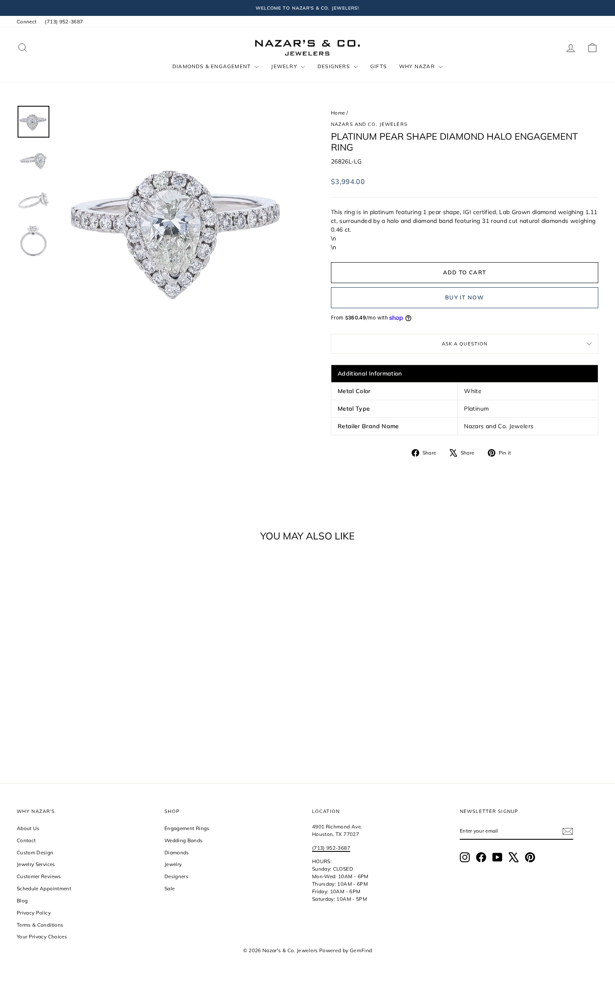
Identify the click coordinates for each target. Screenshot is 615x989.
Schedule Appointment (44, 888)
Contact (26, 840)
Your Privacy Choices (42, 936)
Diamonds (176, 852)
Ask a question (465, 344)
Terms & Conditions (40, 925)
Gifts (378, 66)
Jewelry (285, 66)
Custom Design (35, 852)
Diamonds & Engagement (212, 66)
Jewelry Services (36, 864)
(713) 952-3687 (64, 21)
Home (338, 113)
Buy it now (464, 297)
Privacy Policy (34, 913)
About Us (28, 828)
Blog (22, 900)
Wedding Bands (183, 840)
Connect (26, 21)
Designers (334, 66)
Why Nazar (417, 66)
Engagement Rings (187, 828)
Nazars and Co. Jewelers (369, 124)
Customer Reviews (39, 876)
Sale (169, 888)
